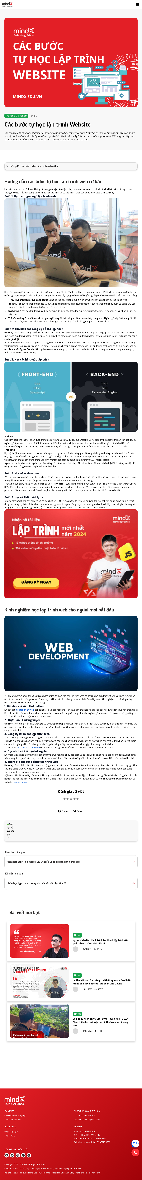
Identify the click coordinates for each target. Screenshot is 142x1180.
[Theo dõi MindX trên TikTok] (29, 1155)
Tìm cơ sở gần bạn (12, 1119)
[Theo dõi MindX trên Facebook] (6, 1155)
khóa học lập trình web (28, 747)
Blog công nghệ (11, 1131)
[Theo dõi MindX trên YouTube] (12, 1155)
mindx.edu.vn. (20, 782)
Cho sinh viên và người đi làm (87, 1119)
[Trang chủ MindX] (7, 4)
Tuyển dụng (9, 1135)
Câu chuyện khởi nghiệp (15, 1115)
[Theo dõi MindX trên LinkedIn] (23, 1155)
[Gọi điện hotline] (135, 1152)
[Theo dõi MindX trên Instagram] (18, 1155)
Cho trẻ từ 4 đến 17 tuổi (84, 1115)
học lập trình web (25, 709)
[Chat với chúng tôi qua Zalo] (135, 1144)
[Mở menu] (137, 4)
